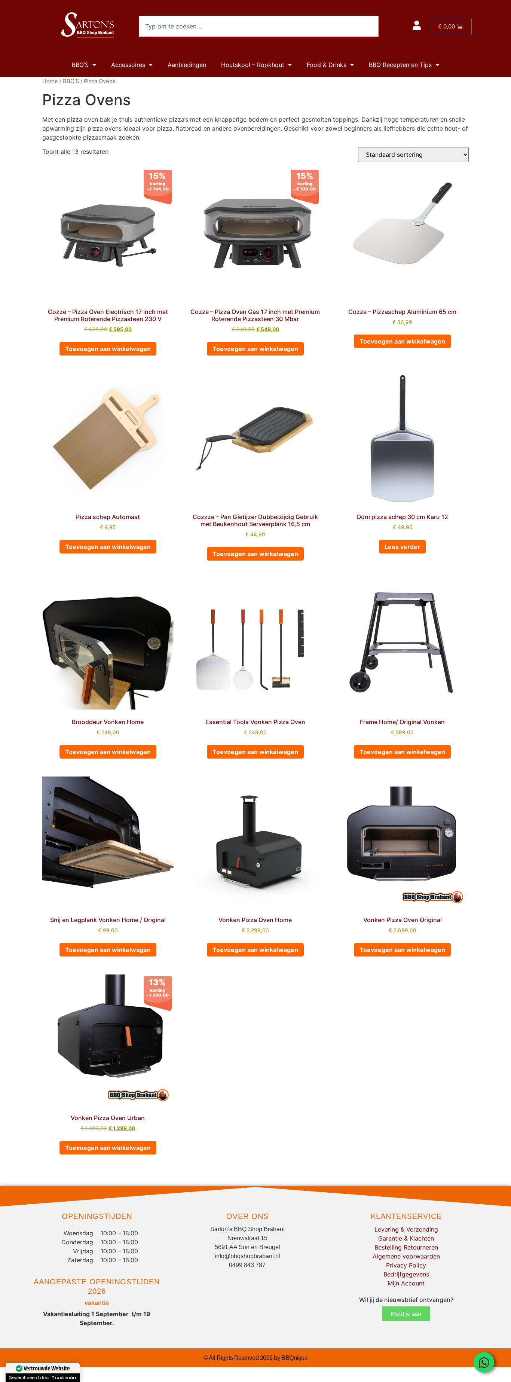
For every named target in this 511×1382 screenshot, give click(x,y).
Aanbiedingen (187, 64)
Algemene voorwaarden (406, 1256)
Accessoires (128, 64)
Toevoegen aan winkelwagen (108, 349)
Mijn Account (406, 1283)
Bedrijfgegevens (406, 1274)
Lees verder (402, 546)
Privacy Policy (406, 1265)
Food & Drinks (326, 64)
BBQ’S (80, 64)
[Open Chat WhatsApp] (484, 1362)
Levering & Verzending (406, 1229)
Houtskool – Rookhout (252, 64)
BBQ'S (71, 81)
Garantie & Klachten (406, 1238)
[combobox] (259, 26)
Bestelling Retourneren (406, 1247)
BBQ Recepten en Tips (400, 64)
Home (50, 81)
